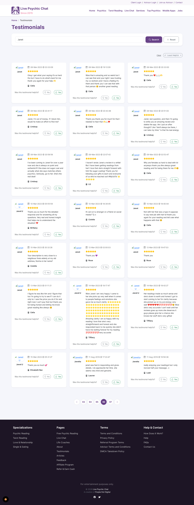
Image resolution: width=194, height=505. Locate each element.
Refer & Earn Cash (66, 469)
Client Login (136, 2)
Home (14, 20)
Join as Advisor (166, 2)
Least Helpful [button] (173, 55)
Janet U (19, 211)
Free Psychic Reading (67, 433)
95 (97, 402)
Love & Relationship (23, 442)
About (60, 446)
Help (146, 438)
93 (83, 402)
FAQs (146, 442)
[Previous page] (77, 402)
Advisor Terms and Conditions (115, 446)
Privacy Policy (107, 438)
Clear (159, 55)
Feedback (61, 460)
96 (103, 402)
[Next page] (117, 402)
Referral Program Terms (112, 442)
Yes (59, 92)
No (48, 92)
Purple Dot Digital (102, 492)
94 (90, 402)
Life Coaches (63, 442)
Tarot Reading (20, 438)
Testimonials (63, 451)
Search (155, 39)
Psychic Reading (21, 433)
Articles (60, 455)
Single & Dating (20, 446)
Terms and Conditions (111, 433)
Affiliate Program (65, 464)
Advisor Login (150, 2)
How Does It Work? (153, 433)
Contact (179, 2)
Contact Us (149, 446)
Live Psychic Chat (100, 489)
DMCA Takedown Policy (112, 451)
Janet (19, 72)
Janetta (77, 361)
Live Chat (61, 438)
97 (110, 402)
